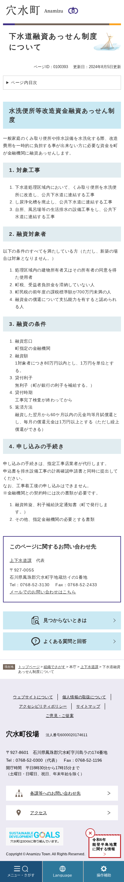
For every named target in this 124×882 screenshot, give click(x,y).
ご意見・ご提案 (60, 715)
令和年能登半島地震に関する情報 (104, 844)
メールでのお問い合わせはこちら (43, 592)
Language (63, 871)
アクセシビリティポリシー (43, 706)
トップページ (29, 667)
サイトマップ (88, 706)
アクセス (38, 812)
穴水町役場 (22, 734)
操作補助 (104, 871)
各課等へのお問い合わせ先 (55, 793)
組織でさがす (54, 667)
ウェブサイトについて (33, 697)
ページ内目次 (24, 82)
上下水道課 (21, 560)
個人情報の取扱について (84, 697)
